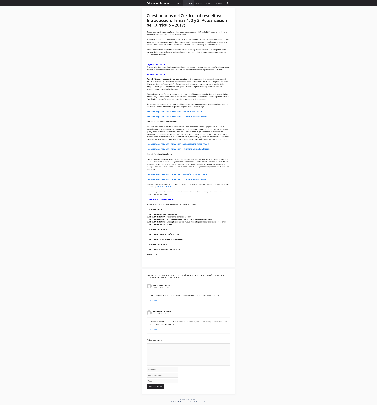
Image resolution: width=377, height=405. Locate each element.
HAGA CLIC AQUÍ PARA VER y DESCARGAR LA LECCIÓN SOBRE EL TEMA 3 (177, 174)
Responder (153, 300)
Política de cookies (200, 402)
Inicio (179, 3)
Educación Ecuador (158, 3)
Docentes (199, 3)
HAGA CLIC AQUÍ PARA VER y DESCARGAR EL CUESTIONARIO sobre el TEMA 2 (178, 149)
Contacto (174, 402)
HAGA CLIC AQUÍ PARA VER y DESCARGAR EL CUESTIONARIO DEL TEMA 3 (177, 179)
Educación (219, 3)
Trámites (209, 3)
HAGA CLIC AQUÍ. (165, 187)
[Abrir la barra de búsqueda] (227, 3)
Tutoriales (188, 3)
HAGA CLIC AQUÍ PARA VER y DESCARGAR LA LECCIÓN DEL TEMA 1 (174, 112)
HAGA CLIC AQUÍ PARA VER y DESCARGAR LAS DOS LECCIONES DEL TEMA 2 (178, 144)
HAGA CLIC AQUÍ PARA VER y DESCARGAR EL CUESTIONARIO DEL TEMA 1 (177, 117)
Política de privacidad (185, 402)
